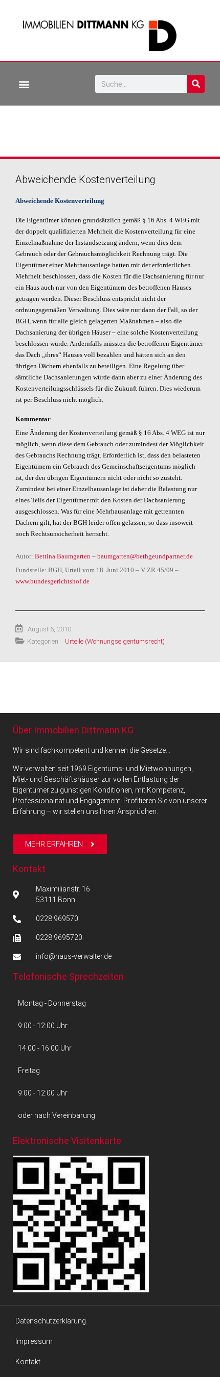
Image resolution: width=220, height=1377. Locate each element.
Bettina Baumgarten (63, 556)
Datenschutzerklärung (50, 1321)
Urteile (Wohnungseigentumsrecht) (115, 641)
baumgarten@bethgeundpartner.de (145, 556)
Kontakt (29, 868)
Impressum (34, 1341)
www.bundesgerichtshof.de (52, 581)
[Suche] (196, 84)
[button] (23, 83)
